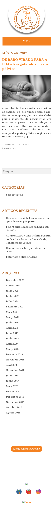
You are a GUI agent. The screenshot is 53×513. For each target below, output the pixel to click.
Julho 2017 (12, 375)
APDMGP (9, 144)
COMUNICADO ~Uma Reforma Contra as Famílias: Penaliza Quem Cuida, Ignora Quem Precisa (28, 239)
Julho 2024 (12, 301)
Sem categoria (14, 194)
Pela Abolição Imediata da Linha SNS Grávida (27, 228)
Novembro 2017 (15, 370)
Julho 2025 (12, 290)
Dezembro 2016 (15, 396)
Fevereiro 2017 (14, 391)
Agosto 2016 (13, 412)
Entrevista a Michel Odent (21, 256)
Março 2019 (12, 349)
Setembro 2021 (14, 306)
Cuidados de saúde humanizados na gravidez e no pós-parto (27, 219)
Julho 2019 (12, 333)
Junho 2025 (12, 296)
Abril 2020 (12, 327)
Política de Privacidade (26, 468)
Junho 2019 (12, 338)
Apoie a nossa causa (26, 448)
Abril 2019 (12, 343)
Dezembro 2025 (15, 280)
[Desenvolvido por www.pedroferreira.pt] (26, 502)
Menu (27, 41)
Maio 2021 (12, 311)
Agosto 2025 (13, 285)
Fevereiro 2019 (14, 354)
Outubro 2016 (14, 407)
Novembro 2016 (15, 402)
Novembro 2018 (15, 359)
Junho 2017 (12, 380)
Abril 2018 (12, 364)
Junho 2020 (12, 322)
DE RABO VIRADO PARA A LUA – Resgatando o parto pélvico (25, 64)
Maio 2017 (12, 386)
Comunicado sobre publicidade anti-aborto (27, 249)
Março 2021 (12, 317)
